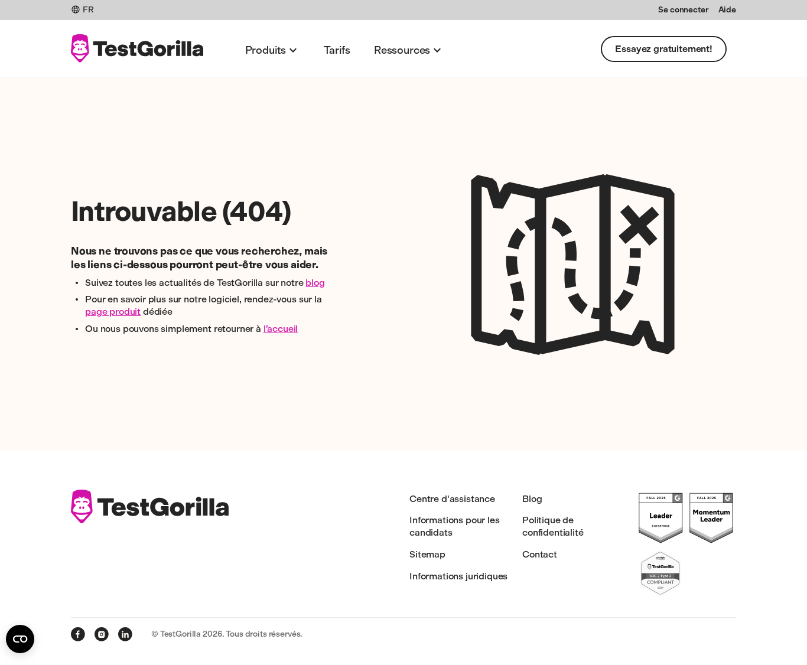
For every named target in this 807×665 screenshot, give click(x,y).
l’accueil (280, 328)
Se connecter (683, 10)
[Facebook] (78, 634)
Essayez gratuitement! (663, 48)
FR (88, 10)
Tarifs (337, 50)
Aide (727, 10)
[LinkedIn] (125, 634)
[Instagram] (102, 634)
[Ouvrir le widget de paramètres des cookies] (20, 639)
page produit (113, 311)
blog (314, 282)
